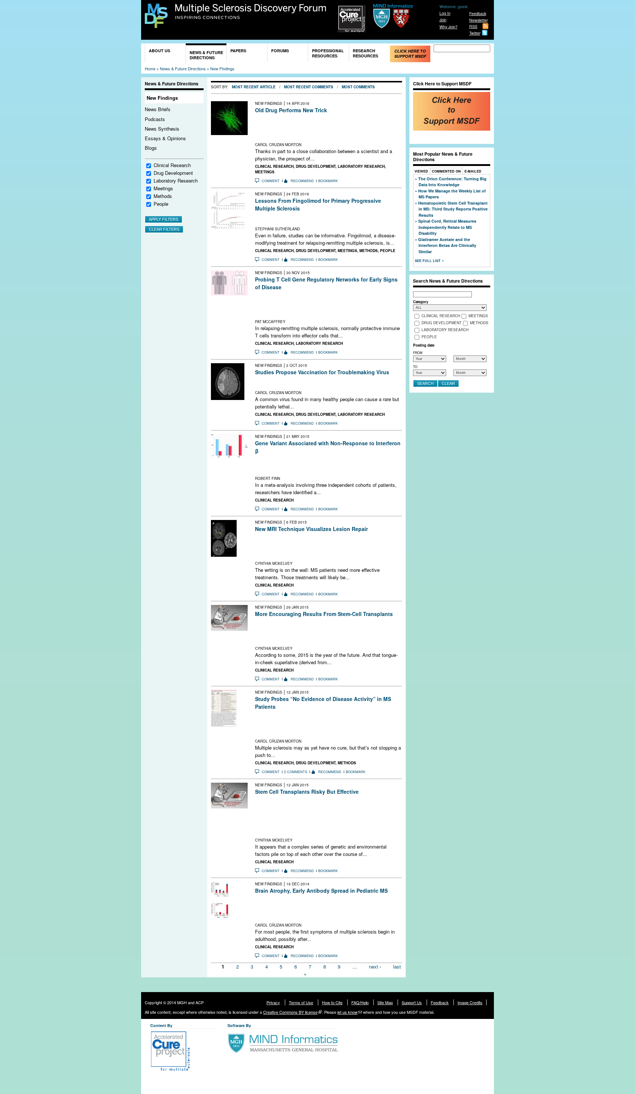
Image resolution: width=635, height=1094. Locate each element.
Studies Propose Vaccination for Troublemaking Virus (322, 372)
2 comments (295, 771)
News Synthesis (162, 128)
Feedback (477, 13)
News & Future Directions (206, 55)
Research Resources (365, 53)
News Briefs (158, 109)
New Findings (222, 68)
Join (443, 19)
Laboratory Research (176, 180)
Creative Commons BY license (290, 1012)
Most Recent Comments (308, 86)
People (161, 203)
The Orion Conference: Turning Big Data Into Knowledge (452, 182)
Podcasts (155, 119)
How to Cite (332, 1002)
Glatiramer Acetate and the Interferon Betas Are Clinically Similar (447, 245)
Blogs (151, 147)
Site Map (385, 1002)
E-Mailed (472, 171)
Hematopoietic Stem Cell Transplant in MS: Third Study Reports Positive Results (453, 209)
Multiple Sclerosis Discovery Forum (251, 12)
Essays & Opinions (165, 138)
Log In (445, 13)
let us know (347, 1012)
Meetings (163, 188)
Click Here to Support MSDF (410, 53)
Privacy (273, 1002)
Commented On (446, 171)
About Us (159, 50)
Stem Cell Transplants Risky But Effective (307, 791)
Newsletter (478, 20)
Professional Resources (328, 53)
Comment (271, 180)
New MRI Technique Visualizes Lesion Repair (311, 528)
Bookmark (328, 180)
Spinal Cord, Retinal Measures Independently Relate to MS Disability (447, 227)
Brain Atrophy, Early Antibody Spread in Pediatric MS (321, 890)
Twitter (474, 33)
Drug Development (173, 172)
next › (375, 966)
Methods (163, 195)
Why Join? (449, 26)
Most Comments (358, 86)
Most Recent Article (254, 86)
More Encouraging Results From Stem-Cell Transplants (324, 613)
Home (150, 68)
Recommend (302, 180)
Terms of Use (301, 1002)
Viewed (421, 171)
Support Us (412, 1002)
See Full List (428, 260)
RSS (473, 26)
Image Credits (470, 1002)
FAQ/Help (360, 1002)
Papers (238, 50)
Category (420, 301)
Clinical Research (172, 165)
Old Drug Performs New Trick (291, 110)
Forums (280, 50)
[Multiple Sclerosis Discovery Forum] (156, 24)
